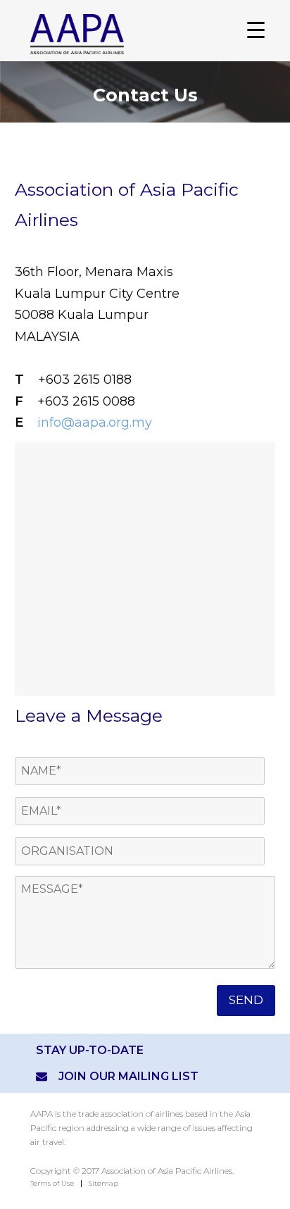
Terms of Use (52, 1183)
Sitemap (103, 1183)
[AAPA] (135, 34)
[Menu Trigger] (256, 30)
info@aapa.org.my (94, 422)
